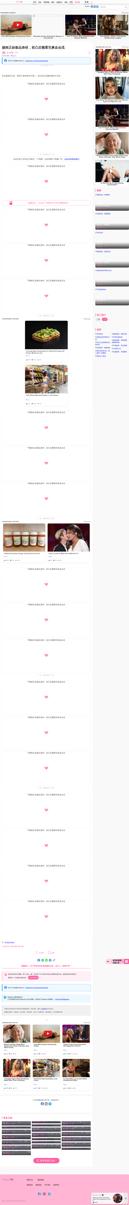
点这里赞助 (33, 977)
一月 (104, 319)
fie (22, 2)
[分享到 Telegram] (50, 960)
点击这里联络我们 (71, 159)
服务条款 (30, 1185)
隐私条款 (39, 1185)
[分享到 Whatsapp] (42, 960)
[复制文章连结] (54, 960)
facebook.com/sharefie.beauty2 (36, 61)
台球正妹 (99, 243)
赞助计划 (30, 1180)
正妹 (39, 2)
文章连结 (44, 1009)
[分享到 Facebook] (39, 960)
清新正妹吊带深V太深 (103, 281)
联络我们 (56, 1185)
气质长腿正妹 (100, 300)
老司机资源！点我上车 (118, 961)
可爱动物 (46, 2)
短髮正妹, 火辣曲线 (102, 206)
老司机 (77, 2)
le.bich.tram (9, 942)
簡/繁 (86, 2)
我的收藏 (41, 1180)
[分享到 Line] (46, 960)
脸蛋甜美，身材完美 (103, 262)
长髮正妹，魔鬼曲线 (103, 224)
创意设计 (59, 2)
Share (18, 2)
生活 (34, 2)
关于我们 (47, 1185)
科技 (66, 2)
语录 (71, 2)
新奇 (52, 2)
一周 (98, 319)
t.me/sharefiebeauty (62, 999)
